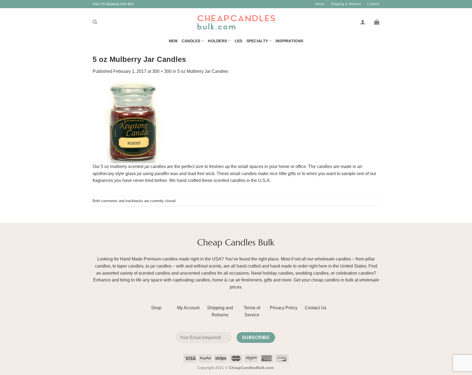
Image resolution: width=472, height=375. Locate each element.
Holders (217, 41)
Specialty (257, 41)
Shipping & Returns (346, 4)
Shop (156, 307)
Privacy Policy (283, 307)
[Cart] (376, 22)
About (319, 4)
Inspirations (289, 41)
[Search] (95, 22)
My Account (188, 307)
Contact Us (315, 307)
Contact (373, 4)
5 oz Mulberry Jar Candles (202, 71)
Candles (191, 41)
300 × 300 (162, 71)
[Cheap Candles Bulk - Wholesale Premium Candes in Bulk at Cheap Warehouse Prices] (236, 21)
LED (239, 41)
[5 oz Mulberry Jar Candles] (134, 121)
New (173, 41)
